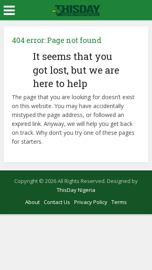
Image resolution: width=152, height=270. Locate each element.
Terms (119, 202)
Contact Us (57, 202)
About (32, 202)
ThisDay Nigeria (76, 189)
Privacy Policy (90, 202)
